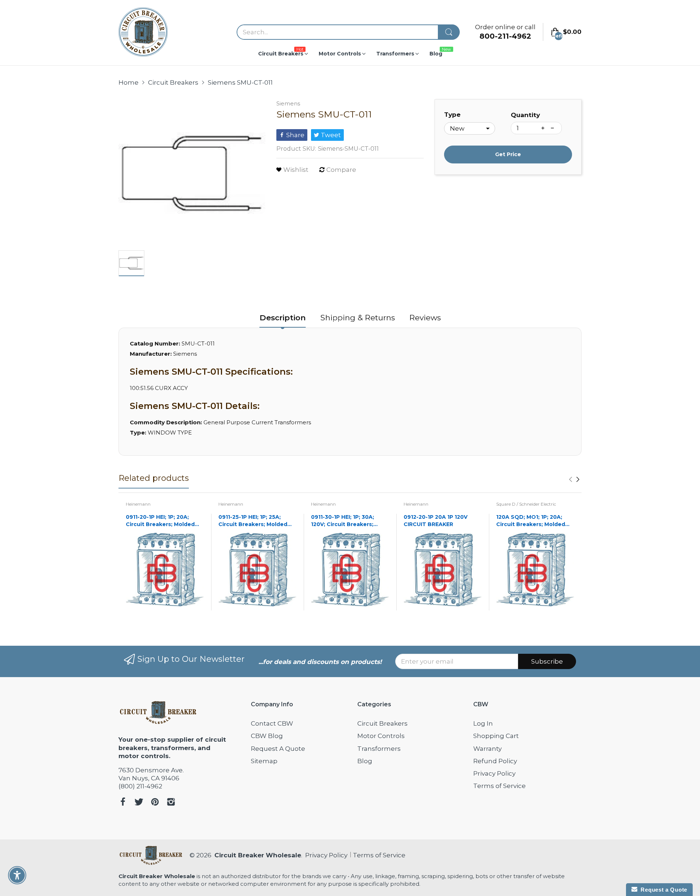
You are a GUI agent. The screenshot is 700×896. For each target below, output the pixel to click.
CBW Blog (267, 735)
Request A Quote (278, 748)
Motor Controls (381, 735)
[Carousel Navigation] (574, 479)
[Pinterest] (155, 802)
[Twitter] (139, 802)
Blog (364, 761)
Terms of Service (499, 785)
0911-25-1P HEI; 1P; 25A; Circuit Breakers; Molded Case (252, 521)
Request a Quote (662, 890)
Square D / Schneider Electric (526, 504)
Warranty (487, 748)
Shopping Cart (496, 735)
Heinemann (138, 504)
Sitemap (264, 761)
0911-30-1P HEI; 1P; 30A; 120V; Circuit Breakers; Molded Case (342, 521)
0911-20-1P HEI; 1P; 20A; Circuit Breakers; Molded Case (160, 521)
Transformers (379, 748)
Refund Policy (495, 761)
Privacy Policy (494, 773)
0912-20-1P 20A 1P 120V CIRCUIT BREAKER (435, 521)
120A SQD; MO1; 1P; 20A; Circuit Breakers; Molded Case (530, 521)
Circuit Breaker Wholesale (257, 855)
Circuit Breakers (382, 723)
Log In (483, 723)
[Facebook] (122, 802)
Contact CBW (272, 723)
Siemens (288, 103)
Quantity (525, 115)
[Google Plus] (171, 802)
